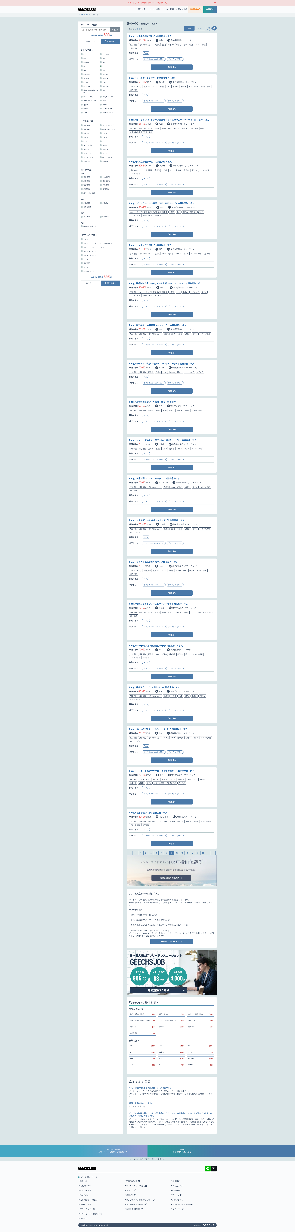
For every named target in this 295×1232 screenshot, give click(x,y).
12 (166, 853)
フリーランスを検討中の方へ (92, 1213)
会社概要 (176, 1181)
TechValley (84, 1195)
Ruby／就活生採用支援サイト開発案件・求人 (150, 36)
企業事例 (176, 1190)
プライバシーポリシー (181, 1204)
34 (198, 853)
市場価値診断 (131, 1181)
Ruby (146, 53)
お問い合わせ (177, 1199)
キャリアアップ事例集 (135, 1185)
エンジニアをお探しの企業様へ (139, 1199)
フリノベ (130, 1190)
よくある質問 (177, 1185)
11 (161, 853)
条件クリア (90, 41)
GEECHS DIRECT (133, 1209)
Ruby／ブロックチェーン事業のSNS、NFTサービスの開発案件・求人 (161, 203)
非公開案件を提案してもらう (171, 941)
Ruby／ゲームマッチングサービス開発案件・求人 (152, 77)
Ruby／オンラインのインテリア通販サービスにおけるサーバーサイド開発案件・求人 (169, 119)
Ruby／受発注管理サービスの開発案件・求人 (150, 161)
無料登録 (210, 9)
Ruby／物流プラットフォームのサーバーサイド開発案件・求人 (158, 603)
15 (182, 853)
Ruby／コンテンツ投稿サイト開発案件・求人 (150, 245)
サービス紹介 (155, 9)
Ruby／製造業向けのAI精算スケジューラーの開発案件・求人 (157, 325)
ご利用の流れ (85, 1185)
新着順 (189, 28)
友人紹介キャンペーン (135, 1204)
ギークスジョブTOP (84, 15)
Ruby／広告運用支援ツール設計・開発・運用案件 (152, 401)
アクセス (176, 1195)
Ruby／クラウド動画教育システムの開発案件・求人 (153, 562)
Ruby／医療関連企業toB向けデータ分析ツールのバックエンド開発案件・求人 (165, 283)
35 (203, 853)
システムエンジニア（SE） (154, 59)
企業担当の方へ (195, 9)
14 (177, 853)
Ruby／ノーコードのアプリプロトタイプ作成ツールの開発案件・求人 (161, 770)
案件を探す (111, 41)
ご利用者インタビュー (89, 1199)
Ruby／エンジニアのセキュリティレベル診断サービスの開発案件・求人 (162, 440)
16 (187, 853)
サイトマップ (177, 1209)
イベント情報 (168, 9)
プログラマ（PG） (174, 59)
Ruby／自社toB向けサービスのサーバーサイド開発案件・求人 (158, 729)
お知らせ (84, 1218)
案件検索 (141, 9)
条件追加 (115, 30)
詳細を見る (172, 67)
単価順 (200, 28)
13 (172, 853)
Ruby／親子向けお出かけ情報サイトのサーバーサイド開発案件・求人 (161, 363)
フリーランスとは (87, 1209)
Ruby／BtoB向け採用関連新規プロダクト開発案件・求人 (156, 645)
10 (156, 853)
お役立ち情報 (181, 9)
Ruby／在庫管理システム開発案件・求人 (148, 812)
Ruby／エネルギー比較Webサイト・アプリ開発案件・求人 (156, 520)
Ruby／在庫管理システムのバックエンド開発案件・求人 (155, 478)
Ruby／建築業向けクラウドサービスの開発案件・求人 (154, 687)
